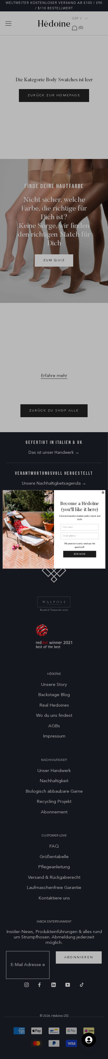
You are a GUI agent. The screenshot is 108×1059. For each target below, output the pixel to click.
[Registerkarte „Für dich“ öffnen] (89, 1040)
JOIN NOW (80, 554)
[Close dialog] (103, 492)
